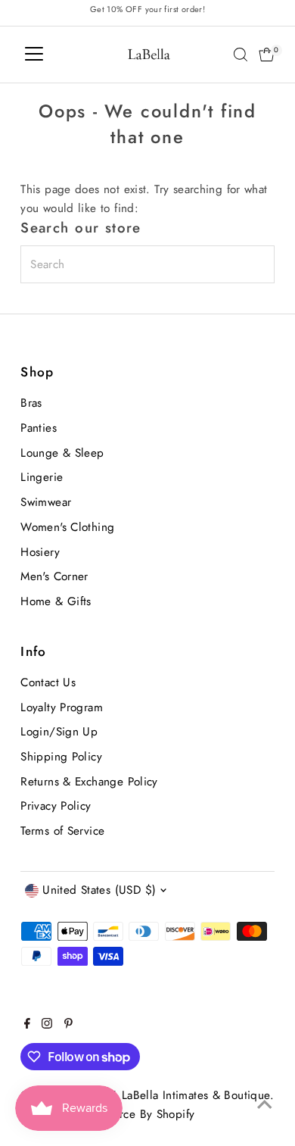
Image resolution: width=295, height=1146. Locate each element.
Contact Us (48, 682)
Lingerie (41, 477)
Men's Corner (54, 576)
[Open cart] (267, 54)
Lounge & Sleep (62, 453)
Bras (31, 403)
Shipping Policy (61, 756)
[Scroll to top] (265, 1104)
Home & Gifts (56, 601)
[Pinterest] (68, 1025)
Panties (38, 428)
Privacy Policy (55, 806)
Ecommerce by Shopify (135, 1114)
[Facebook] (27, 1025)
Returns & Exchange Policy (89, 781)
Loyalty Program (61, 707)
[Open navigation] (34, 54)
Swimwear (45, 502)
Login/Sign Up (59, 731)
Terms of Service (62, 831)
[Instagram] (47, 1025)
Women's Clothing (67, 527)
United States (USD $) (99, 890)
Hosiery (40, 552)
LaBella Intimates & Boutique (196, 1095)
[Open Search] (240, 54)
